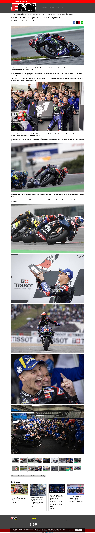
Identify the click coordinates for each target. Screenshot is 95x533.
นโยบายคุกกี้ (22, 530)
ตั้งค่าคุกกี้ (71, 530)
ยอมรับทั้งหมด (78, 530)
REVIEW (57, 8)
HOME (39, 8)
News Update (51, 8)
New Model (63, 8)
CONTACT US (44, 8)
